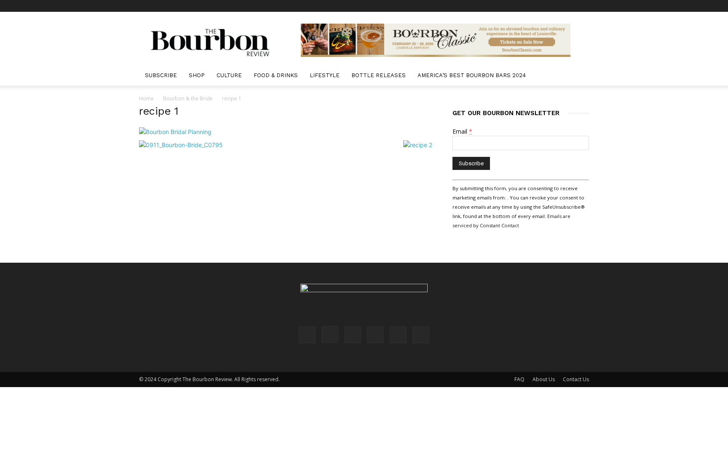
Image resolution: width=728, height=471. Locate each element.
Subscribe (161, 75)
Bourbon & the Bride (188, 98)
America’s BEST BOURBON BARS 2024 (472, 75)
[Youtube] (582, 6)
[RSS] (555, 6)
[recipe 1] (175, 131)
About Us (544, 379)
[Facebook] (513, 6)
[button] (579, 76)
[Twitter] (568, 6)
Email (462, 131)
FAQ (519, 379)
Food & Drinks (276, 75)
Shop (197, 75)
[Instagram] (527, 6)
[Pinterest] (541, 6)
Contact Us (576, 379)
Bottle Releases (378, 75)
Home (146, 98)
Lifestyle (325, 75)
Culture (229, 75)
